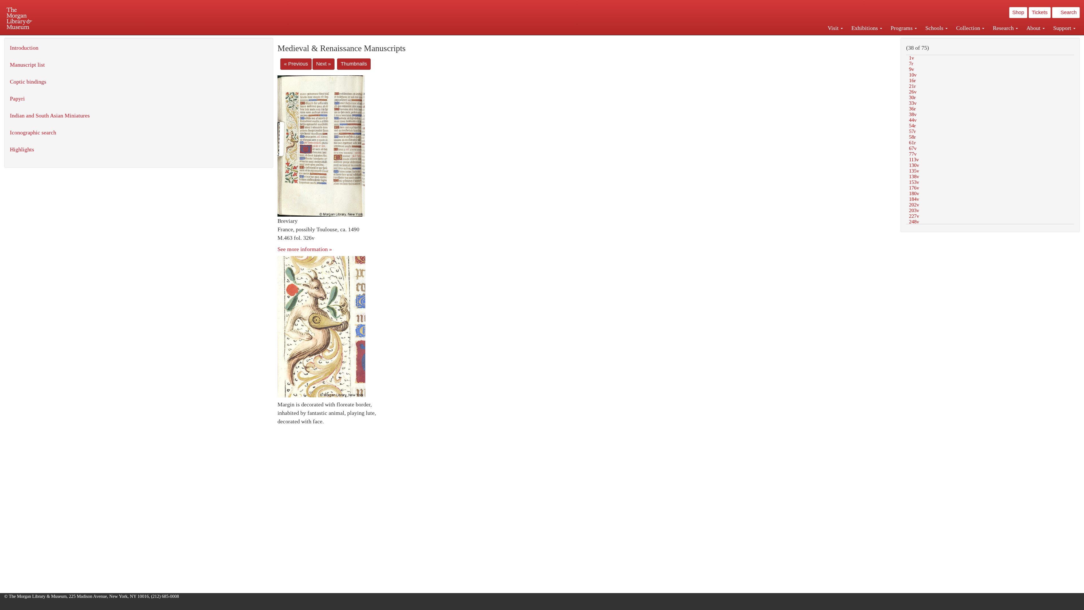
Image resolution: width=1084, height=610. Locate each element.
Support (1063, 28)
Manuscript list (27, 65)
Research (1004, 28)
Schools (935, 28)
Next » (323, 64)
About (1034, 28)
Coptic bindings (28, 82)
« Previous (296, 64)
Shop (1018, 12)
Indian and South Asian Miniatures (50, 115)
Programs (902, 28)
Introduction (24, 48)
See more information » (304, 249)
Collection (969, 28)
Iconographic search (33, 132)
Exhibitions (865, 28)
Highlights (22, 149)
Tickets (1040, 12)
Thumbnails (354, 64)
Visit (834, 28)
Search (1068, 12)
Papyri (17, 98)
